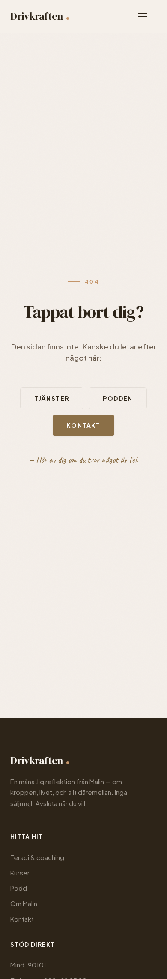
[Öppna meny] (147, 16)
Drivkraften (36, 16)
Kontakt (83, 425)
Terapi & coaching (37, 857)
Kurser (20, 873)
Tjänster (51, 398)
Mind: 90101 (28, 965)
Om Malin (23, 903)
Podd (18, 888)
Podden (117, 398)
